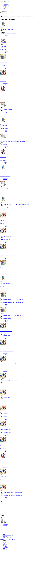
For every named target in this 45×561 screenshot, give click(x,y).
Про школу (5, 36)
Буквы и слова (3, 479)
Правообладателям (6, 555)
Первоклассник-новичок (5, 176)
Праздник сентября (4, 128)
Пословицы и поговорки (8, 535)
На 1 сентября (5, 35)
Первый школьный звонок (5, 286)
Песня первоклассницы (5, 270)
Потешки (5, 528)
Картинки (5, 544)
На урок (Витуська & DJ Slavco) (6, 351)
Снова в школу (3, 81)
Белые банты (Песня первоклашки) (7, 368)
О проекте (5, 554)
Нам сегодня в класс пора (5, 239)
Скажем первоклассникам (5, 96)
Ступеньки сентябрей (4, 65)
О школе (2, 223)
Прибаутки (5, 529)
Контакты (5, 557)
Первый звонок (3, 144)
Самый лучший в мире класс (6, 112)
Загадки (4, 7)
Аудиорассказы (6, 5)
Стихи (4, 9)
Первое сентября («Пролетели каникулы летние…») (10, 191)
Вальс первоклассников (5, 463)
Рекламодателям (6, 556)
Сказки (4, 6)
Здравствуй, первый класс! (5, 432)
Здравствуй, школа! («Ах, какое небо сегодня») (9, 384)
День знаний (3, 448)
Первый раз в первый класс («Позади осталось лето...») (11, 302)
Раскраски (5, 536)
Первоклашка (3, 160)
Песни (4, 8)
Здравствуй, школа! (4, 416)
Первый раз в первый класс (6, 318)
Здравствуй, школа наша (5, 400)
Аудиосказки (5, 4)
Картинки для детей (7, 537)
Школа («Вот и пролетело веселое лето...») (9, 33)
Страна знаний (3, 49)
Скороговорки (6, 531)
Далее (3, 501)
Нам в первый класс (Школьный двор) (8, 255)
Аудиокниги (5, 526)
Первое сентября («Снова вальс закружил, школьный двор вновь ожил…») (15, 207)
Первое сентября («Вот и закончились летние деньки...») (11, 495)
